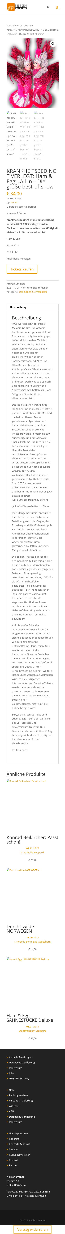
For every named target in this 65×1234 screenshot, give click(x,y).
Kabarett (14, 1138)
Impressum (15, 1068)
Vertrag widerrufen (32, 1229)
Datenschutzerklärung (22, 1062)
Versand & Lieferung (21, 1100)
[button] (53, 44)
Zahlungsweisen (18, 1095)
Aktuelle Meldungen (20, 1057)
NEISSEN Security (19, 1078)
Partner (13, 1165)
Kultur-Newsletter (19, 1154)
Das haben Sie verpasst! (33, 291)
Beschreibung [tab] (18, 307)
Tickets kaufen (22, 269)
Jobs (11, 1073)
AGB (11, 1111)
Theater (13, 1149)
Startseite (11, 25)
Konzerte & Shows (19, 1144)
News (12, 1090)
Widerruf (14, 1106)
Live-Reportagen (18, 1133)
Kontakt (13, 1160)
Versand (14, 202)
